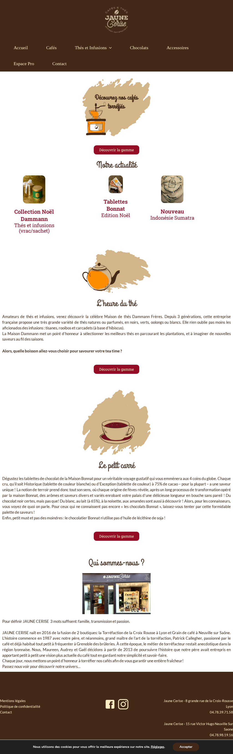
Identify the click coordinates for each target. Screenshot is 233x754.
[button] (109, 48)
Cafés (51, 47)
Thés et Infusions (91, 47)
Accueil (21, 47)
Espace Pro (24, 63)
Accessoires (178, 47)
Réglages (157, 747)
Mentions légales (13, 701)
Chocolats (139, 47)
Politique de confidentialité (20, 706)
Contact (59, 63)
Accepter (186, 747)
